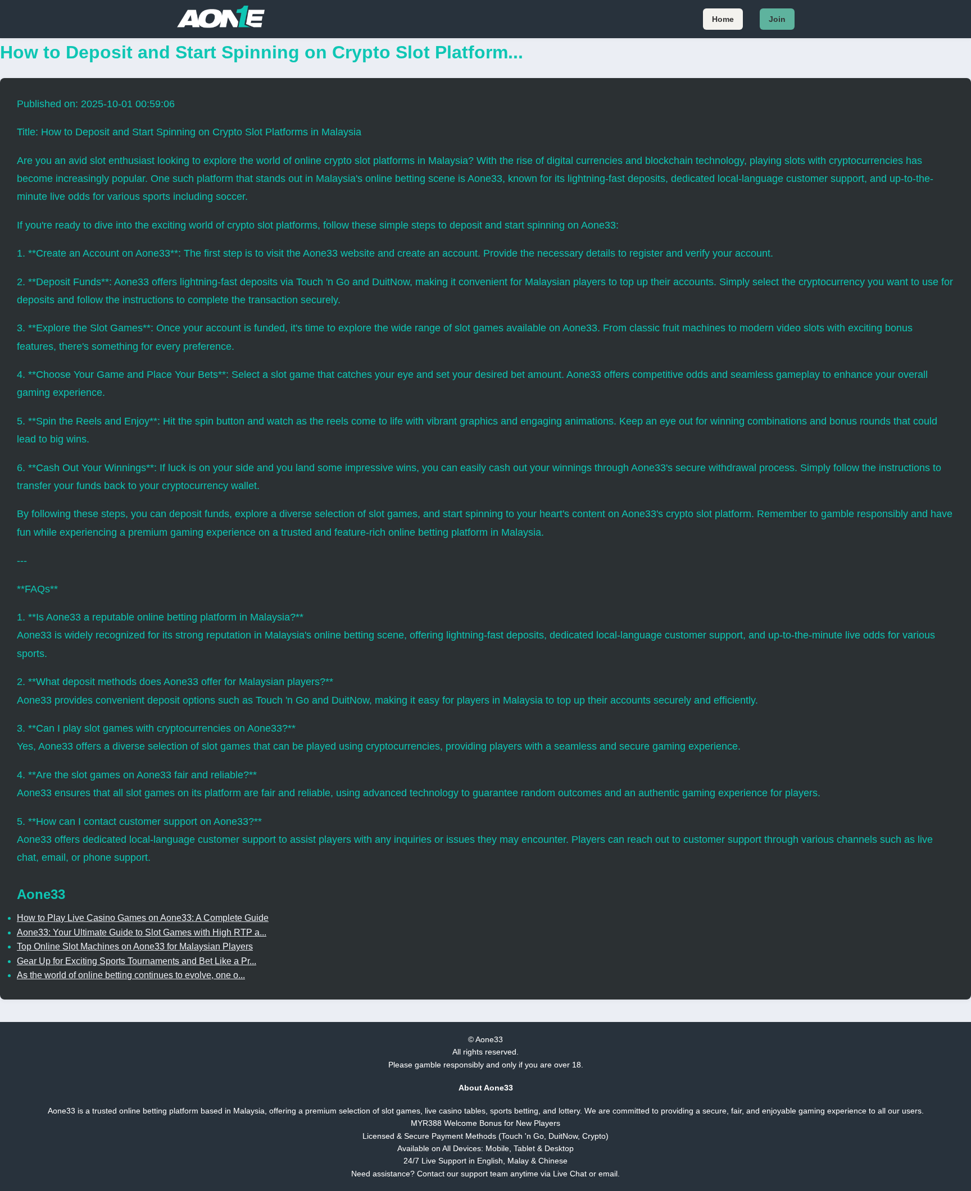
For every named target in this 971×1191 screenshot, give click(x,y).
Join (777, 19)
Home (723, 19)
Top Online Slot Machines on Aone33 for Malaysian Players (135, 946)
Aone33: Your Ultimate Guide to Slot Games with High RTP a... (141, 932)
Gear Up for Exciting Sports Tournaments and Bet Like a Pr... (136, 961)
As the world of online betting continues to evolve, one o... (131, 975)
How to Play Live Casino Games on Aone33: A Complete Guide (143, 918)
